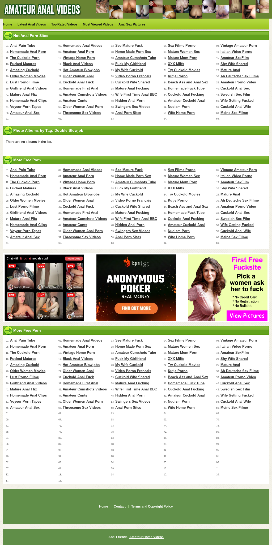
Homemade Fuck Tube (186, 88)
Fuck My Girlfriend (130, 64)
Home (7, 24)
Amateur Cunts (75, 101)
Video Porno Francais (133, 76)
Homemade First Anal (80, 88)
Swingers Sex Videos (132, 107)
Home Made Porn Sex (133, 52)
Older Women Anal (78, 76)
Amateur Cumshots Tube (135, 58)
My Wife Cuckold (129, 70)
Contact (120, 506)
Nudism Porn (179, 107)
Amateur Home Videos (146, 537)
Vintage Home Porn (79, 58)
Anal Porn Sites (128, 113)
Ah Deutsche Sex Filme (239, 76)
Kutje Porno (178, 76)
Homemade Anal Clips (28, 101)
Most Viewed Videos (98, 24)
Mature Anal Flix (23, 94)
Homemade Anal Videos (82, 46)
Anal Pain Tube (22, 46)
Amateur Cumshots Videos (85, 94)
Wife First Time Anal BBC (136, 94)
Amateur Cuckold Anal (186, 101)
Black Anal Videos (78, 64)
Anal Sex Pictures (132, 24)
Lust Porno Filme (24, 82)
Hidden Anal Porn (129, 101)
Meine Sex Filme (234, 113)
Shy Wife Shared (234, 64)
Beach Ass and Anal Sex (188, 82)
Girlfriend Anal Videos (28, 88)
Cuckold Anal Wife (235, 107)
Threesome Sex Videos (82, 113)
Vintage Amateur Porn (238, 46)
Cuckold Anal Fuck (78, 82)
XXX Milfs (176, 64)
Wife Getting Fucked (237, 101)
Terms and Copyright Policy (152, 506)
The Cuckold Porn (25, 58)
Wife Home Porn (181, 113)
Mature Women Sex (184, 52)
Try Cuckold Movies (184, 70)
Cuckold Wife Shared (132, 82)
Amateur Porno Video (238, 82)
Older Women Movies (27, 76)
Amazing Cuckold (24, 70)
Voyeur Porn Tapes (25, 107)
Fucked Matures (23, 64)
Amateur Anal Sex (25, 113)
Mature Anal (230, 70)
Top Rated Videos (64, 24)
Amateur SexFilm (234, 58)
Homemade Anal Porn (28, 52)
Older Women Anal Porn (83, 107)
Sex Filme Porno (182, 46)
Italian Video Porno (236, 52)
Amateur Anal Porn (78, 52)
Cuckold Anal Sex (235, 88)
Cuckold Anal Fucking (186, 94)
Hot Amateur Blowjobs (81, 70)
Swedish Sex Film (235, 94)
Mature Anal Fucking (132, 88)
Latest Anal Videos (32, 24)
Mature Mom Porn (182, 58)
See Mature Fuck (129, 46)
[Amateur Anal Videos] (43, 17)
